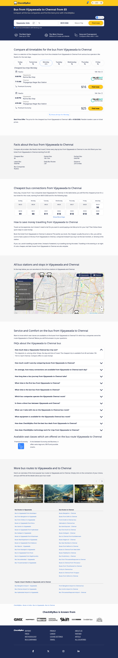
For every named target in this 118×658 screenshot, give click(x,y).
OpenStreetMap (94, 313)
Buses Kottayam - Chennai (67, 533)
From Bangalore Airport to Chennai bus (71, 586)
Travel (52, 640)
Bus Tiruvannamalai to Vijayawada (25, 563)
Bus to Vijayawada (38, 605)
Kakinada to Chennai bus (67, 523)
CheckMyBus (18, 605)
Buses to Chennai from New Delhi (69, 549)
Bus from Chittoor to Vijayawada (25, 520)
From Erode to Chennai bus (67, 520)
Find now (95, 87)
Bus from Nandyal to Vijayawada (25, 549)
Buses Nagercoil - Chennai (67, 540)
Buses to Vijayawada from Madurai (26, 543)
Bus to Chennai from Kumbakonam (70, 536)
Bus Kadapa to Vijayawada (23, 533)
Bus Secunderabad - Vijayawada (25, 559)
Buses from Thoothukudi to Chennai (70, 566)
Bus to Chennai (50, 605)
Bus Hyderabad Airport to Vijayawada (26, 592)
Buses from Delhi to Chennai (68, 516)
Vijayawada (85, 275)
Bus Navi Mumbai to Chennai (68, 543)
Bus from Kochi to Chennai (67, 530)
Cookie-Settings (56, 637)
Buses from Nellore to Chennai (68, 546)
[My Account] (87, 3)
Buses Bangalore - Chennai (67, 513)
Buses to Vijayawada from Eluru (25, 523)
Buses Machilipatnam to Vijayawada (26, 540)
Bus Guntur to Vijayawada (23, 526)
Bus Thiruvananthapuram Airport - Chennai (72, 592)
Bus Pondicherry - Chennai (67, 556)
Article (78, 637)
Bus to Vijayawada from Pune (24, 553)
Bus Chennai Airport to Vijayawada (25, 589)
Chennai (98, 275)
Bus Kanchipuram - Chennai (67, 526)
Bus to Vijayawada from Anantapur (26, 513)
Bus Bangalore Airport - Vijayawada (26, 586)
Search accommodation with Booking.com (28, 28)
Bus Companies (31, 640)
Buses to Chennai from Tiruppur (69, 573)
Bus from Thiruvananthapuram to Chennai (72, 559)
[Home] (22, 3)
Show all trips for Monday (60, 115)
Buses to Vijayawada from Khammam (26, 536)
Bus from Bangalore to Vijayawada (25, 516)
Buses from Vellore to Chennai (68, 576)
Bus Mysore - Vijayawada (22, 546)
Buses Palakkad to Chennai (67, 553)
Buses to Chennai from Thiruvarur (69, 563)
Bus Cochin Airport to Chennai (68, 589)
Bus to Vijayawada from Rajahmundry (26, 556)
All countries (80, 640)
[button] (76, 313)
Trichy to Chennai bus (66, 569)
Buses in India (27, 605)
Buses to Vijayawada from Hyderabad (26, 530)
